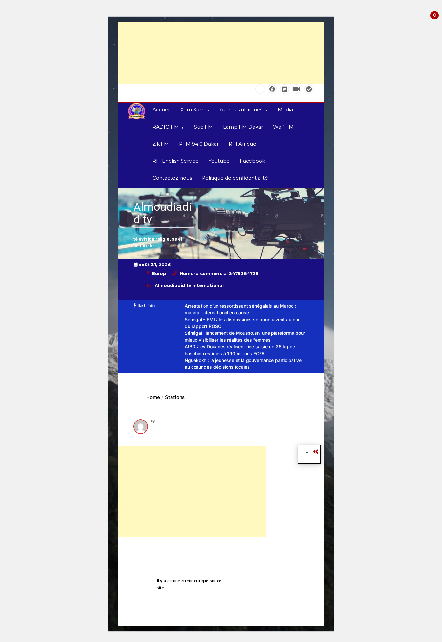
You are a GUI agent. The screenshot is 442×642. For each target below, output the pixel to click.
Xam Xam (192, 110)
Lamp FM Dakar (243, 127)
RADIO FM (165, 127)
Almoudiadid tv (162, 213)
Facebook (252, 161)
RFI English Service (175, 161)
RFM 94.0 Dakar (199, 144)
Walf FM (283, 127)
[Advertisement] (221, 53)
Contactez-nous (172, 178)
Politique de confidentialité (235, 178)
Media (285, 110)
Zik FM (160, 144)
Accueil (161, 110)
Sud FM (203, 127)
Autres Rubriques (241, 110)
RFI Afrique (242, 144)
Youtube (219, 161)
